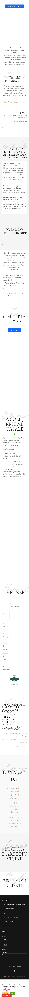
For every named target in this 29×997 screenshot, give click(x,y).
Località (4, 934)
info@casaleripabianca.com (11, 921)
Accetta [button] (12, 993)
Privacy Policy (7, 976)
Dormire (4, 931)
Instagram (4, 952)
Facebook (4, 949)
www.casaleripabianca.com (11, 917)
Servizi (3, 936)
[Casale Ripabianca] (14, 2)
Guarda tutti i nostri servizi (14, 102)
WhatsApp (4, 955)
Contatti (4, 939)
